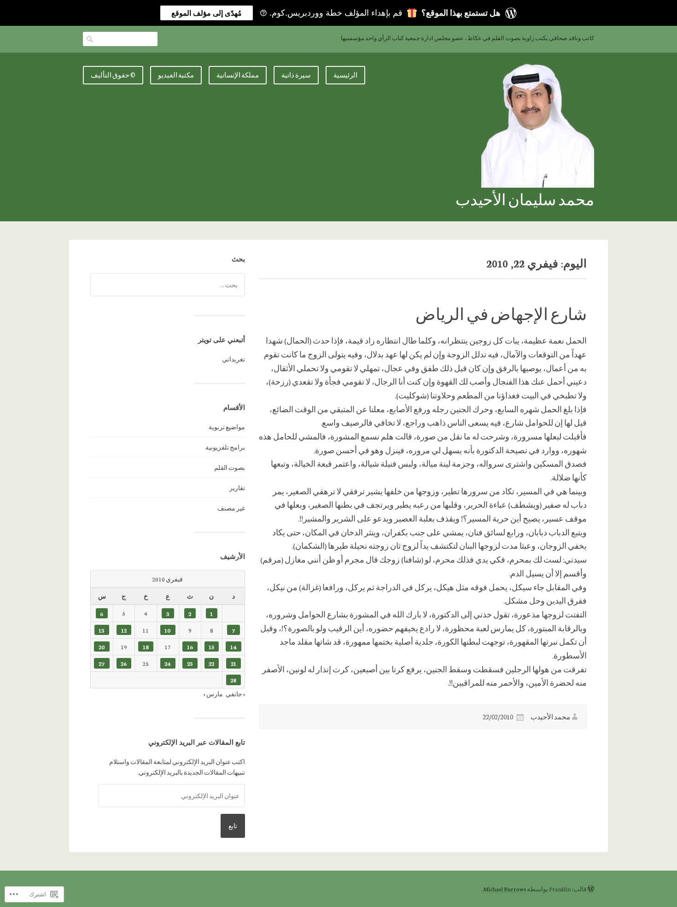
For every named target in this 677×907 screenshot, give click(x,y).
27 (102, 663)
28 (233, 680)
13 (102, 630)
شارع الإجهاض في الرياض (501, 313)
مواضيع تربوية (227, 427)
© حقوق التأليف (113, 75)
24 (167, 663)
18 (146, 647)
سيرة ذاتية (296, 75)
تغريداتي (233, 359)
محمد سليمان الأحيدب (524, 199)
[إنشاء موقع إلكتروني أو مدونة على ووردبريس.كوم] (591, 889)
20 (102, 647)
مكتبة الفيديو (176, 75)
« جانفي (235, 694)
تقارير (237, 488)
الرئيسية (345, 75)
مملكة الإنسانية (237, 75)
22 (211, 663)
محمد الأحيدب (550, 716)
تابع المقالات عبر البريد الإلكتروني (196, 742)
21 (233, 663)
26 (124, 663)
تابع (232, 826)
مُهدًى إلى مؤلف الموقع (206, 13)
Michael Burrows (504, 889)
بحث (90, 38)
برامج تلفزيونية (225, 447)
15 (211, 647)
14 (233, 647)
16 (190, 647)
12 (124, 630)
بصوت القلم (229, 467)
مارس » (213, 694)
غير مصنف (231, 508)
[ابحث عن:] (167, 285)
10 (167, 630)
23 (190, 663)
